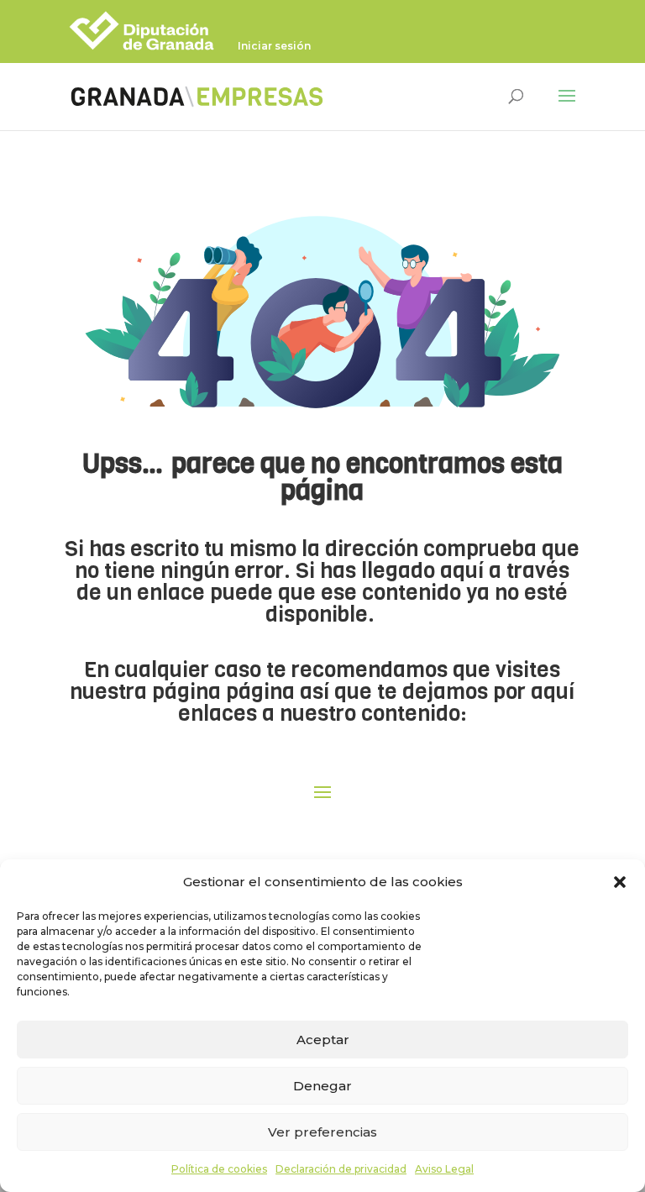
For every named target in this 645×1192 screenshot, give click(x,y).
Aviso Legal (444, 1169)
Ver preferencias (322, 1132)
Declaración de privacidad (340, 1169)
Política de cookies (219, 1169)
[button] (619, 882)
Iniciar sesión (274, 46)
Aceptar (322, 1040)
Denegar (322, 1086)
